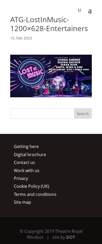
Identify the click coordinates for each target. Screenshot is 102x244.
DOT (70, 237)
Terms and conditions (35, 194)
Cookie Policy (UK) (31, 186)
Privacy (21, 178)
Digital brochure (30, 154)
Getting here (26, 146)
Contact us (24, 162)
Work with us (26, 170)
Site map (22, 202)
